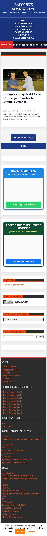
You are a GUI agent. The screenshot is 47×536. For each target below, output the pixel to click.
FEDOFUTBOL (6, 448)
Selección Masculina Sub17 (11, 395)
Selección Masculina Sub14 (11, 401)
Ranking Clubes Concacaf (11, 508)
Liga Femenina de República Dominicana (16, 460)
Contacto (23, 35)
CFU (3, 482)
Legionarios (23, 29)
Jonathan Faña (6, 454)
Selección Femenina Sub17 (11, 407)
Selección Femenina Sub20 (11, 404)
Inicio (23, 20)
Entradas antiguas (23, 138)
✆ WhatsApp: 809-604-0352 (23, 204)
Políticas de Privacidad (9, 370)
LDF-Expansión (7, 457)
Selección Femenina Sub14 (11, 413)
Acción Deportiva (7, 473)
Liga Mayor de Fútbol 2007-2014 (14, 463)
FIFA (3, 499)
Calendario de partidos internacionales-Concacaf (19, 479)
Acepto (20, 532)
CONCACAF (5, 488)
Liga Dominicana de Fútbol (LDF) (13, 505)
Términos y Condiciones (10, 376)
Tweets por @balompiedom (13, 285)
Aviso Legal (5, 373)
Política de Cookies (8, 367)
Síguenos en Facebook (23, 261)
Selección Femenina (23, 38)
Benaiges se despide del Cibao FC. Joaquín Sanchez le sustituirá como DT (22, 98)
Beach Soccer (6, 426)
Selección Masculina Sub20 (11, 392)
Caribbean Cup (7, 445)
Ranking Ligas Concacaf (10, 511)
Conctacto (5, 379)
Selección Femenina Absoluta (12, 517)
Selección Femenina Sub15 (11, 410)
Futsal (3, 423)
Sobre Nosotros (23, 32)
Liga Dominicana (23, 23)
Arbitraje (4, 437)
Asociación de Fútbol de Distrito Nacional (17, 476)
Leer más (32, 532)
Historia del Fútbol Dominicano (13, 451)
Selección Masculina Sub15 (11, 398)
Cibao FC (4, 485)
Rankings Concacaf (8, 514)
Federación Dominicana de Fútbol (14, 491)
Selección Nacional (23, 26)
